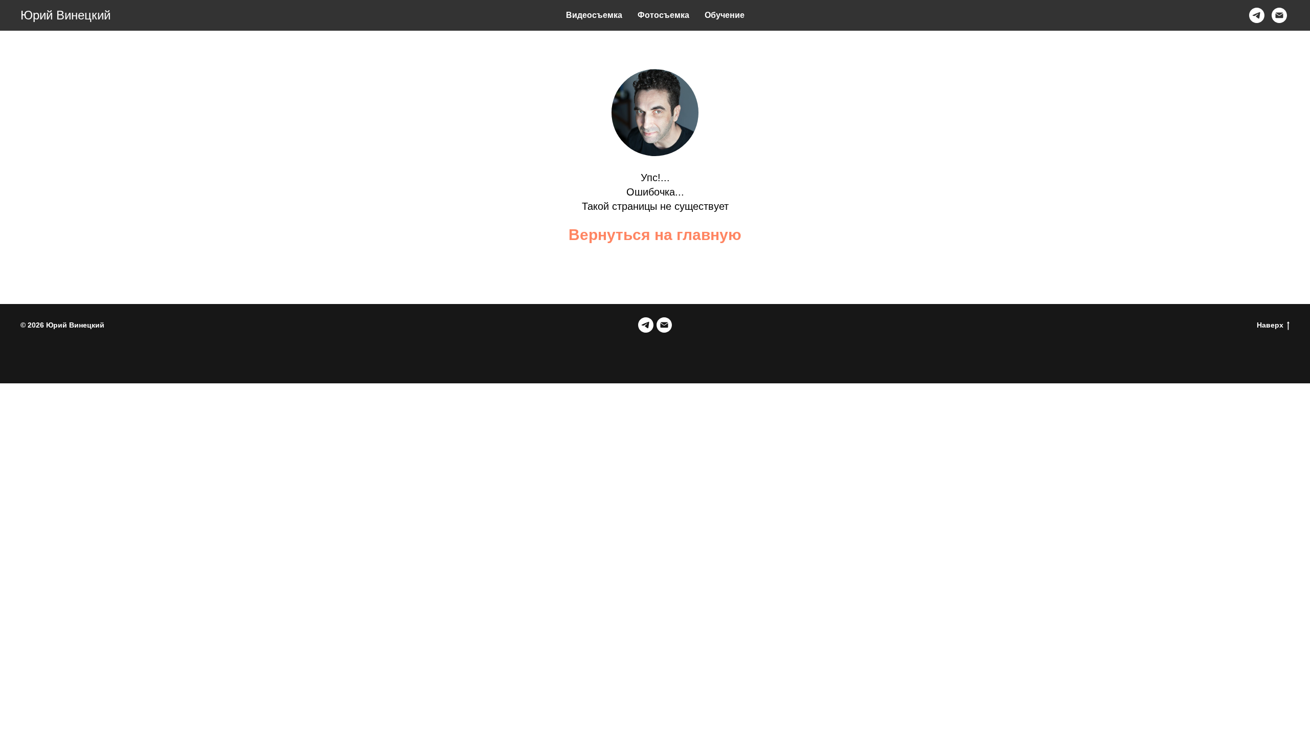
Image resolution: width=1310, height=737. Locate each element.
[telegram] (1256, 15)
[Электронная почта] (1279, 15)
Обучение (725, 15)
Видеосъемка (594, 15)
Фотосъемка (663, 15)
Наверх (1270, 325)
